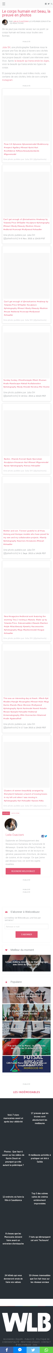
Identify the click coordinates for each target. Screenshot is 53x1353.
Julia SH (6, 47)
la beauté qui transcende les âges (32, 60)
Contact (46, 1342)
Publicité (29, 1339)
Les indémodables (26, 1092)
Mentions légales (30, 1342)
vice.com (15, 813)
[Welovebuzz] (12, 4)
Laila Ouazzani (20, 21)
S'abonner (26, 934)
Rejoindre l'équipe (13, 1339)
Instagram (7, 80)
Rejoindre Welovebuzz (23, 871)
